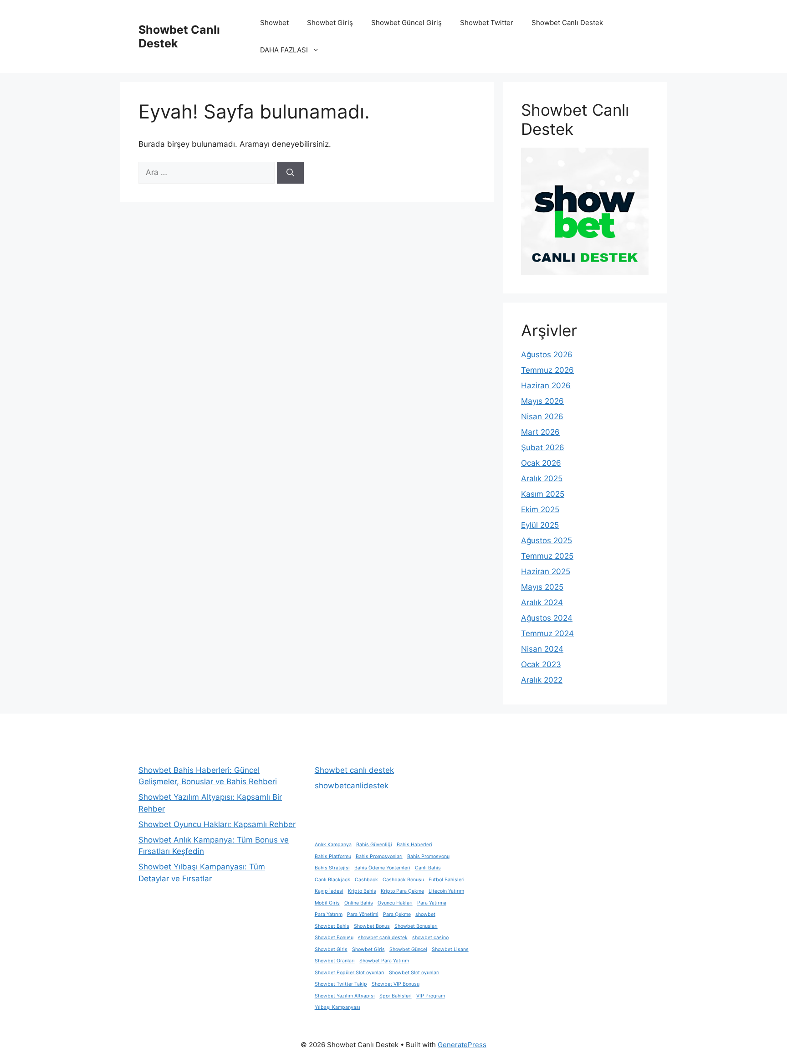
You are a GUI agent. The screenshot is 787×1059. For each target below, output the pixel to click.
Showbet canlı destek (354, 770)
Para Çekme (397, 914)
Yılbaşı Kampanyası (337, 1007)
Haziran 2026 (546, 385)
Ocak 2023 (541, 664)
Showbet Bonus (372, 926)
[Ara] (290, 173)
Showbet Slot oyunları (414, 973)
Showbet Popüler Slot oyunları (349, 973)
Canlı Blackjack (332, 880)
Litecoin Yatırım (446, 891)
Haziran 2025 (545, 571)
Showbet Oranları (335, 961)
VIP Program (430, 996)
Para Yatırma (431, 903)
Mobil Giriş (327, 903)
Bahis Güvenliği (374, 845)
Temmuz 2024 (547, 633)
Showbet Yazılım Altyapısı (345, 996)
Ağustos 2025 (546, 540)
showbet (425, 914)
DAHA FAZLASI (284, 50)
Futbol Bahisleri (447, 880)
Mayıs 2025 (542, 586)
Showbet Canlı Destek (567, 22)
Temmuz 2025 (547, 555)
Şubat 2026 (542, 447)
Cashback (366, 880)
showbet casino (430, 938)
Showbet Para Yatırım (384, 961)
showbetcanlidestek (351, 785)
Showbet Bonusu (334, 938)
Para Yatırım (328, 914)
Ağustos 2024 (546, 617)
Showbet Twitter (486, 22)
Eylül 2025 (540, 525)
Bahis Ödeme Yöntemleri (382, 868)
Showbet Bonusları (416, 926)
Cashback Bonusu (403, 880)
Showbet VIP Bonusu (395, 984)
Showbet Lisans (450, 949)
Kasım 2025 (542, 494)
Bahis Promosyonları (379, 856)
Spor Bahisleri (395, 996)
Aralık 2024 (542, 602)
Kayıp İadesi (329, 891)
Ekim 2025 (540, 509)
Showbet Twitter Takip (341, 984)
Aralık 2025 (541, 478)
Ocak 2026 (541, 463)
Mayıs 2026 (542, 401)
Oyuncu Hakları (395, 903)
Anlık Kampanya (333, 845)
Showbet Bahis (332, 926)
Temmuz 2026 (547, 370)
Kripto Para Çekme (402, 891)
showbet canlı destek (383, 938)
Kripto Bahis (362, 891)
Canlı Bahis (428, 868)
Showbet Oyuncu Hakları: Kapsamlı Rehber (217, 824)
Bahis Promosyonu (428, 856)
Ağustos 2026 (546, 354)
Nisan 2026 (542, 416)
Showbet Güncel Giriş (406, 22)
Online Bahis (358, 903)
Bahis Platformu (333, 856)
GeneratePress (462, 1044)
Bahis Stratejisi (332, 868)
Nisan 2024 (542, 648)
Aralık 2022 (541, 679)
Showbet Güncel (408, 949)
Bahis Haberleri (414, 845)
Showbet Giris (331, 949)
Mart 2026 (540, 432)
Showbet (274, 22)
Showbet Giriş (330, 22)
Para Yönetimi (362, 914)
